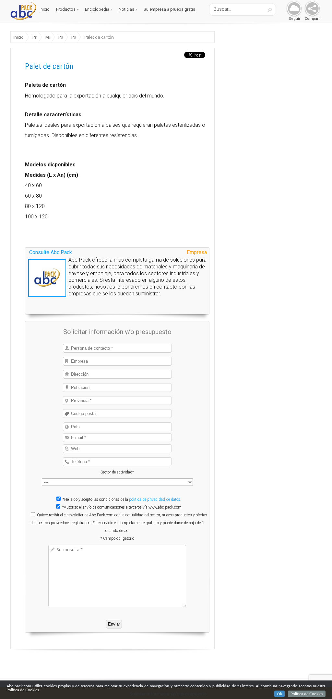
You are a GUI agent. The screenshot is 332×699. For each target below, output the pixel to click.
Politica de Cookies (306, 694)
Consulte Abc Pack (50, 252)
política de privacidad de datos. (155, 499)
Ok (279, 694)
